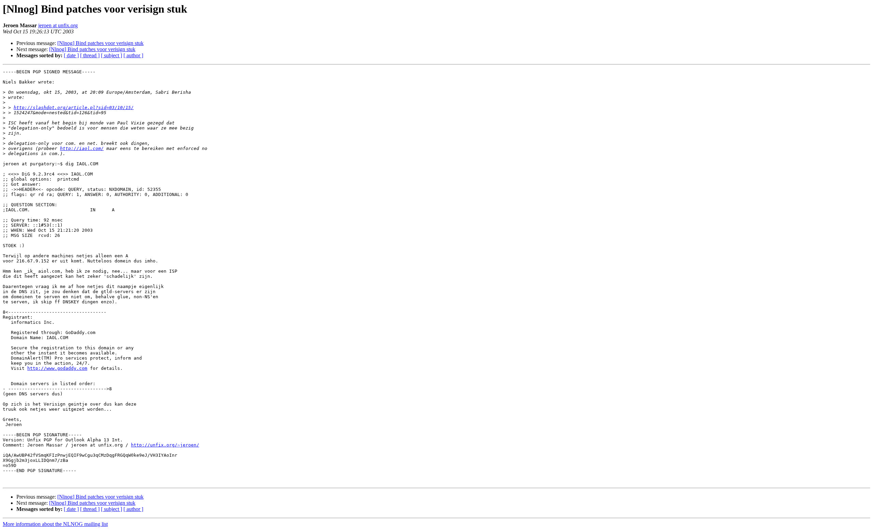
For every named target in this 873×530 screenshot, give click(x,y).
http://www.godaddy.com (57, 368)
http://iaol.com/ (82, 148)
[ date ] (71, 55)
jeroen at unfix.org (58, 25)
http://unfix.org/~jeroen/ (165, 445)
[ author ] (133, 55)
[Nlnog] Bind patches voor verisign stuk (100, 43)
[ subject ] (111, 55)
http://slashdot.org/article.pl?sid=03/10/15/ (74, 107)
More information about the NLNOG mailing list (55, 524)
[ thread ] (90, 55)
